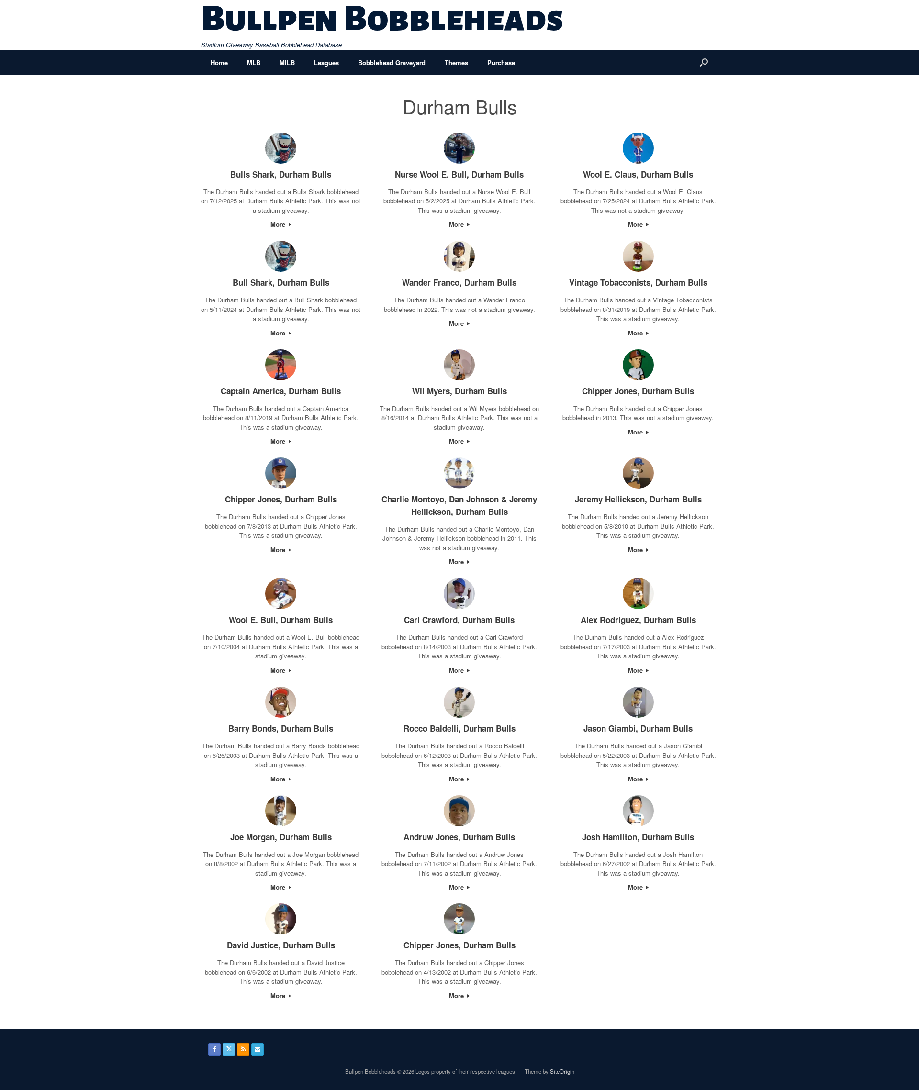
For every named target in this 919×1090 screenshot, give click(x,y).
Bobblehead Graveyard (392, 62)
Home (219, 62)
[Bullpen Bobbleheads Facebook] (214, 1049)
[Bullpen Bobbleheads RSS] (243, 1049)
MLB (253, 62)
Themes (456, 62)
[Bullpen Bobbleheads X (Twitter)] (229, 1049)
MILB (287, 62)
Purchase (501, 62)
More (278, 224)
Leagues (326, 62)
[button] (704, 62)
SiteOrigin (562, 1071)
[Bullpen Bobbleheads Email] (257, 1049)
